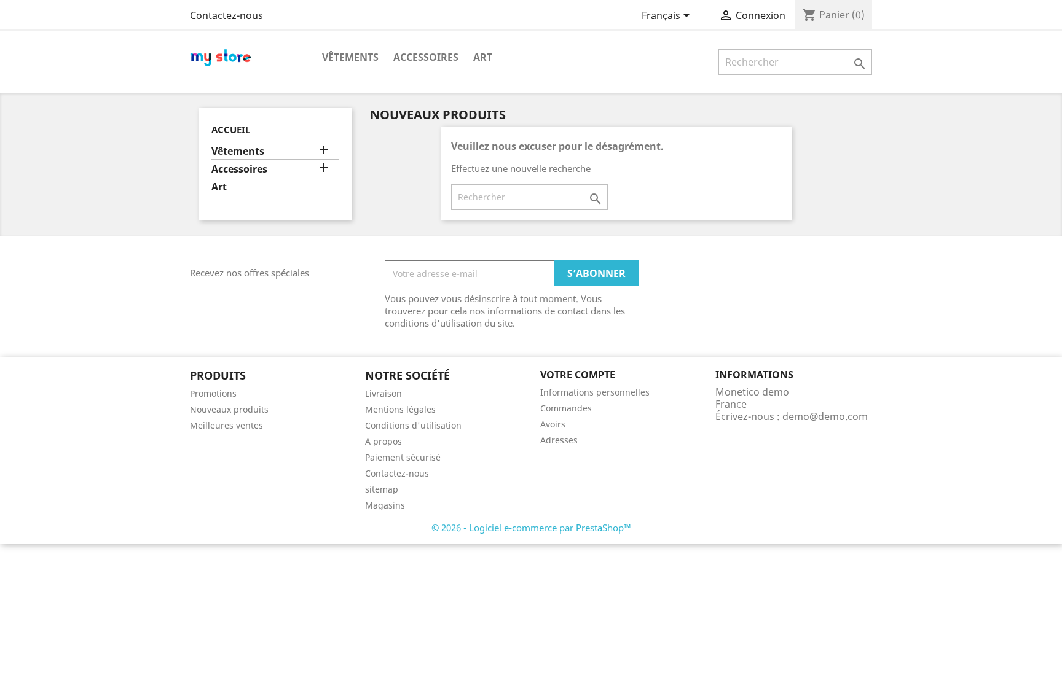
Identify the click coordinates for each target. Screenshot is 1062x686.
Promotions (213, 393)
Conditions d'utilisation (413, 425)
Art (482, 57)
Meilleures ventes (226, 425)
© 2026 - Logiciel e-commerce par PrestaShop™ (531, 527)
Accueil (230, 129)
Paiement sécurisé (403, 457)
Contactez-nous (226, 15)
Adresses (559, 440)
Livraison (383, 393)
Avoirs (552, 424)
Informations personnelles (595, 392)
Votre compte (577, 374)
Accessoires (425, 57)
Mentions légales (400, 409)
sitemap (381, 489)
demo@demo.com (825, 416)
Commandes (566, 408)
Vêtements (350, 57)
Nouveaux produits (229, 409)
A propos (383, 441)
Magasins (385, 505)
